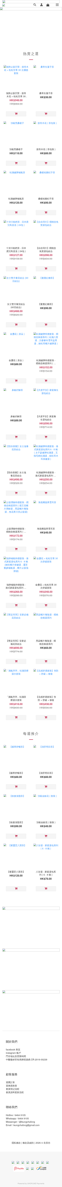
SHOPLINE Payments (35, 1183)
